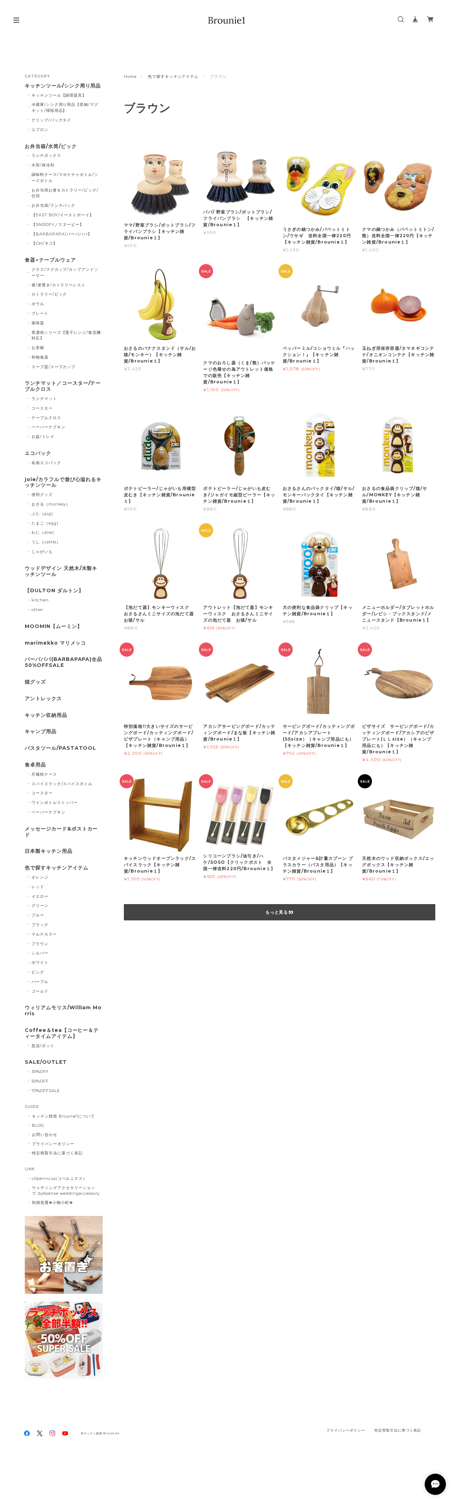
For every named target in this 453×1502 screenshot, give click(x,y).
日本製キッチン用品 (49, 851)
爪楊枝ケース (44, 774)
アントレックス (43, 699)
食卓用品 (35, 765)
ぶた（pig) (42, 513)
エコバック (38, 453)
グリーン (39, 905)
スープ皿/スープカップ (53, 366)
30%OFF (40, 1071)
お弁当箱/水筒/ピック (51, 146)
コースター (42, 408)
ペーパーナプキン (48, 426)
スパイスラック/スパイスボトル (61, 783)
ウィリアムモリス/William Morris (63, 1011)
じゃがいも (42, 551)
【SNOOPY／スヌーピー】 (57, 224)
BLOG (38, 1125)
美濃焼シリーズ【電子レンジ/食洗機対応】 (66, 335)
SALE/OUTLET (46, 1062)
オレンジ (39, 877)
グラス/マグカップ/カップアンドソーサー (64, 272)
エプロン (39, 129)
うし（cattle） (46, 541)
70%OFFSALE (45, 1090)
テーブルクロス (46, 417)
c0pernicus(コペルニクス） (59, 1178)
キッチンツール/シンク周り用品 (63, 86)
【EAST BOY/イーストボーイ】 (62, 214)
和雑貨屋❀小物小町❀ (52, 1202)
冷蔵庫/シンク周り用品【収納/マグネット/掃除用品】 (64, 107)
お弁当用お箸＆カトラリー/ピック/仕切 (64, 193)
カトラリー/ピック (49, 294)
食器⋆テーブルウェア (50, 260)
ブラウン (39, 943)
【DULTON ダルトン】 (54, 591)
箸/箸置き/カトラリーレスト (58, 284)
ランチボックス (46, 155)
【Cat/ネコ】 (44, 243)
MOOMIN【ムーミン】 (53, 626)
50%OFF (40, 1081)
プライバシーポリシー (53, 1143)
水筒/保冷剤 (43, 164)
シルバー (39, 952)
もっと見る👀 (279, 912)
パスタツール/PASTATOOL (60, 748)
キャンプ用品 (41, 732)
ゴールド (39, 991)
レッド (37, 886)
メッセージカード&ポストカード (61, 832)
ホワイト (39, 962)
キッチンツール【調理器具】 (58, 95)
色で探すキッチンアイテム (173, 76)
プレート (39, 313)
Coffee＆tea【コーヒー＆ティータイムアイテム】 (62, 1033)
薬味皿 (37, 322)
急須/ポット (43, 1045)
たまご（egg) (44, 523)
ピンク (37, 972)
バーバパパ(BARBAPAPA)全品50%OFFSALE (63, 662)
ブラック (39, 924)
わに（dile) (42, 532)
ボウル (37, 303)
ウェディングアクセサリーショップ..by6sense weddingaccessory (66, 1190)
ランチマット (44, 398)
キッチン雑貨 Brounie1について (63, 1116)
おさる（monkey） (50, 504)
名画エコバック (46, 462)
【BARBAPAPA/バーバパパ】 (61, 234)
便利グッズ (42, 494)
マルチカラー (44, 934)
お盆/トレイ (43, 436)
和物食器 (39, 357)
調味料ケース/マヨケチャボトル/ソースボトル (64, 177)
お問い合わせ (44, 1134)
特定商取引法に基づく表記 (57, 1152)
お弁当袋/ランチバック (53, 205)
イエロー (39, 896)
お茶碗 (37, 347)
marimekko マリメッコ (55, 643)
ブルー (37, 915)
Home (130, 76)
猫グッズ (35, 682)
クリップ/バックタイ (51, 120)
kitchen (40, 600)
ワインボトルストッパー (54, 802)
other (37, 609)
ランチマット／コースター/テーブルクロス (63, 386)
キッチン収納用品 (46, 715)
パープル (39, 981)
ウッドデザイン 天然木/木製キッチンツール (61, 571)
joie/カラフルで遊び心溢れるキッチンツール (63, 482)
